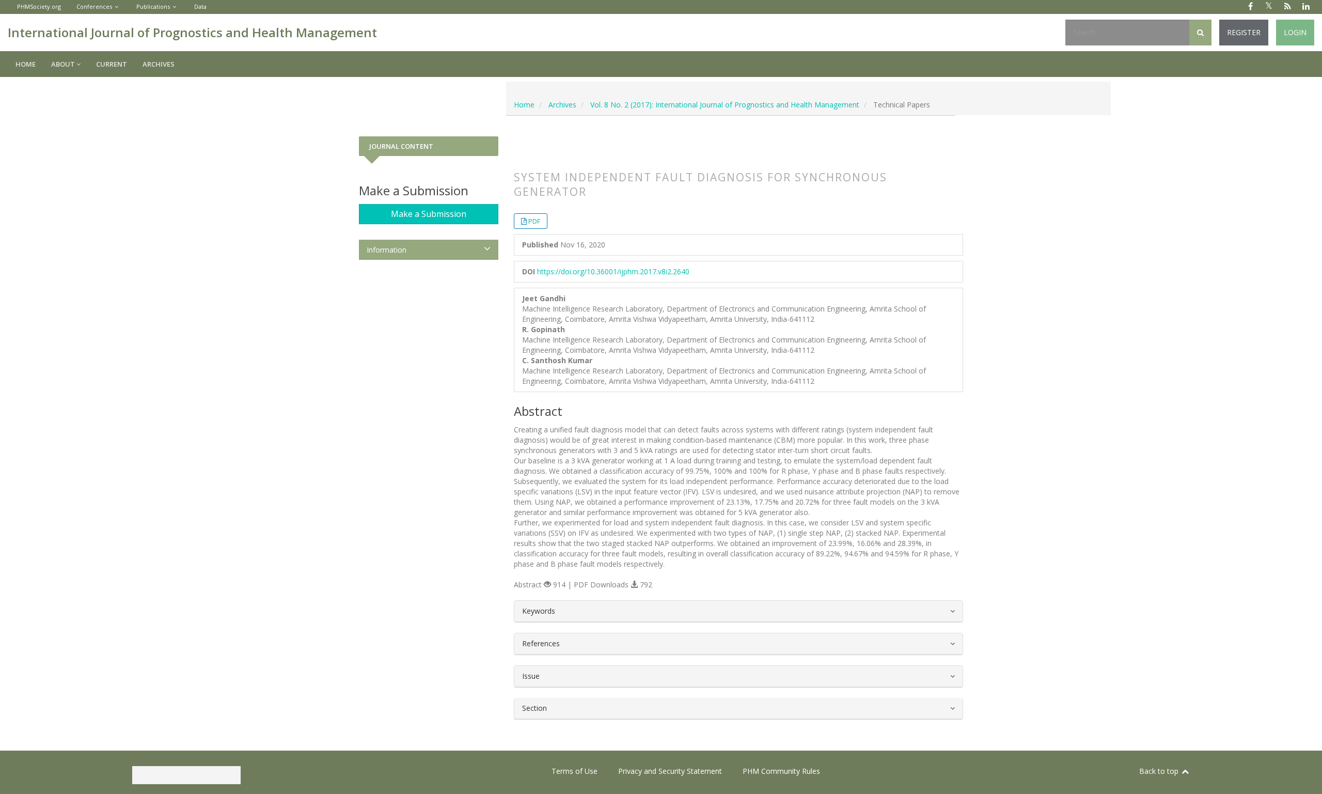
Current (111, 64)
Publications (153, 6)
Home (25, 64)
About (63, 64)
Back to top (1160, 771)
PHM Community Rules (781, 771)
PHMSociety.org (39, 6)
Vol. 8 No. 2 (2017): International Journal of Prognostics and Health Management (724, 105)
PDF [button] (534, 221)
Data (200, 6)
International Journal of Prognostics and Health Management (192, 32)
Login (1295, 32)
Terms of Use (574, 771)
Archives (159, 64)
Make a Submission (428, 214)
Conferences (94, 6)
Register (1244, 32)
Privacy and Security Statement (670, 771)
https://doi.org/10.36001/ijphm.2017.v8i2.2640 (613, 271)
